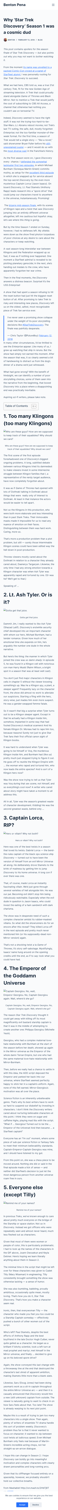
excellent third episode (41, 172)
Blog (40, 40)
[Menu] (53, 5)
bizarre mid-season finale (22, 205)
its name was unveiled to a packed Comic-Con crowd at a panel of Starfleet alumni (28, 71)
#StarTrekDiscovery (33, 324)
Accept (22, 1505)
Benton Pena (15, 5)
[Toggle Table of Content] (32, 406)
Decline (35, 1505)
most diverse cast (17, 151)
